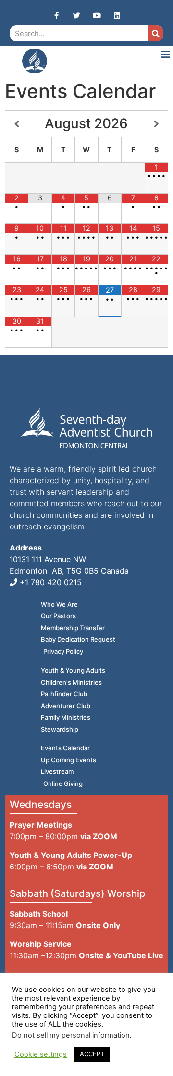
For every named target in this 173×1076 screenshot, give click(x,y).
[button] (165, 53)
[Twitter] (76, 15)
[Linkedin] (117, 15)
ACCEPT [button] (92, 1054)
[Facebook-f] (56, 15)
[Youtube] (96, 15)
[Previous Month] (16, 124)
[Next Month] (156, 124)
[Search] (155, 33)
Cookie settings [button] (40, 1054)
